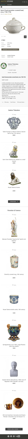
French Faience (12, 102)
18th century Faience (20, 102)
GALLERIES (9, 4)
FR (22, 2)
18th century (6, 102)
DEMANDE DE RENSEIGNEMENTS (10, 49)
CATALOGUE (3, 4)
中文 (26, 2)
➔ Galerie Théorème (11, 55)
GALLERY (9, 72)
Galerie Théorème (13, 64)
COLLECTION (14, 72)
